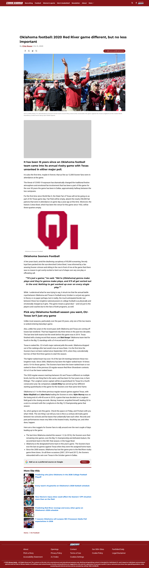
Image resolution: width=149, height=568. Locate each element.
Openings (54, 549)
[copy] (36, 50)
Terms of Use (75, 553)
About (84, 3)
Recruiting (29, 3)
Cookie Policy (97, 553)
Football (38, 3)
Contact (73, 549)
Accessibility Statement (33, 557)
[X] (132, 3)
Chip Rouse (27, 46)
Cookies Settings (77, 557)
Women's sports (49, 3)
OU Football (34, 533)
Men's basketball (63, 3)
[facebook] (136, 3)
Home (26, 533)
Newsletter (76, 3)
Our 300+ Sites (98, 549)
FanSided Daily (118, 549)
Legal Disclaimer (119, 553)
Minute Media (12, 562)
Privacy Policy (56, 553)
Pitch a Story (28, 553)
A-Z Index (55, 557)
